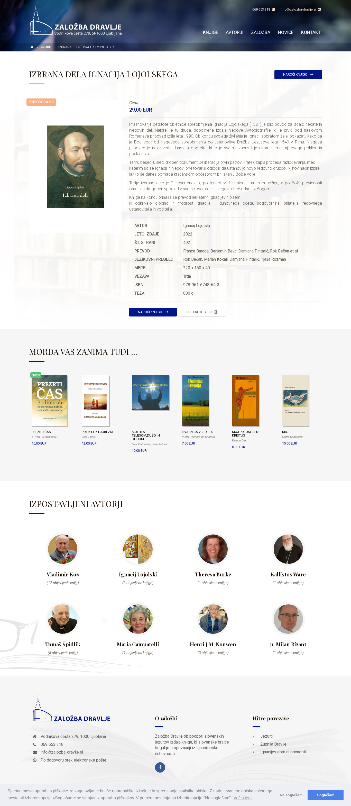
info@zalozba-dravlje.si (299, 9)
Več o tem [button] (243, 798)
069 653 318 (261, 9)
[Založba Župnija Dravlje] (75, 19)
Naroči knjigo (295, 74)
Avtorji (234, 32)
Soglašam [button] (325, 795)
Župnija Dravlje (273, 744)
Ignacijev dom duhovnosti (283, 751)
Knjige (210, 32)
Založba (260, 32)
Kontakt (311, 32)
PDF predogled (200, 312)
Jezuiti (266, 736)
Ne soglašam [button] (291, 795)
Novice (285, 32)
